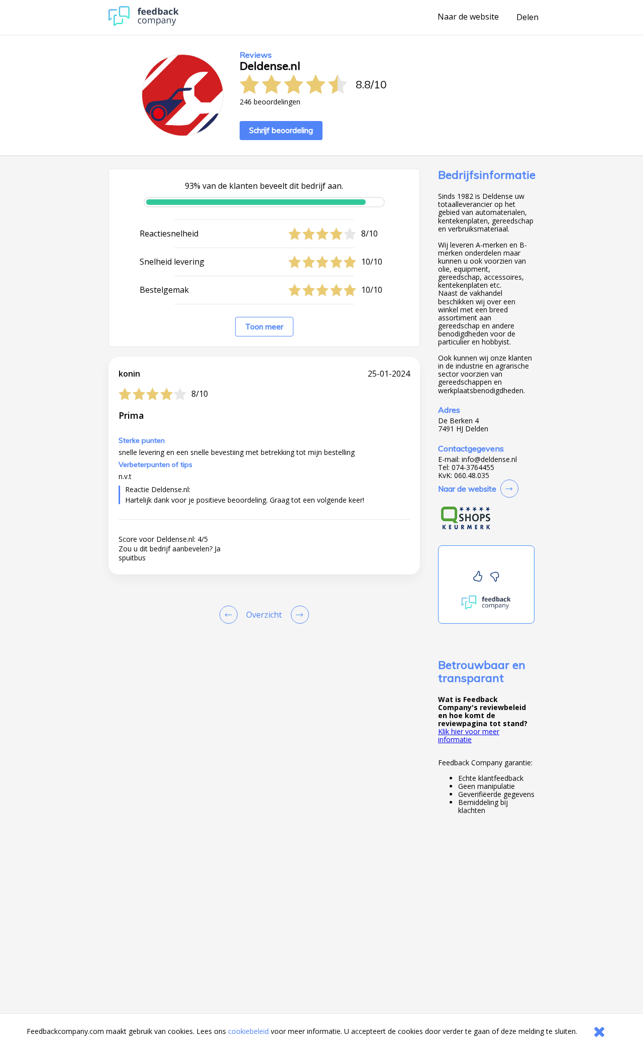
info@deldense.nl (489, 459)
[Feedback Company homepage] (144, 23)
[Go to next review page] (298, 615)
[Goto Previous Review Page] (231, 615)
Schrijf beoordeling (281, 130)
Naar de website (468, 17)
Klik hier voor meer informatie (468, 735)
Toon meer (264, 326)
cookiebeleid (248, 1031)
